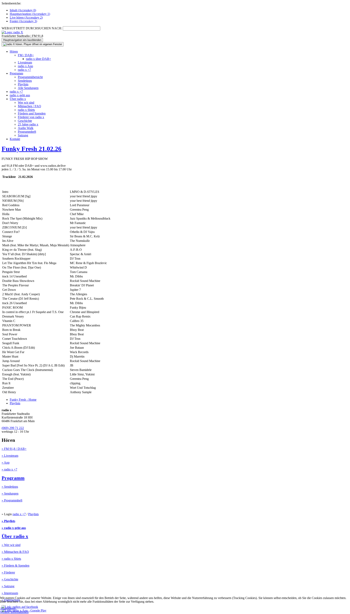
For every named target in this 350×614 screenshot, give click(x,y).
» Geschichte (10, 579)
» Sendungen (10, 493)
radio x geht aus (20, 95)
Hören (14, 51)
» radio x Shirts (11, 558)
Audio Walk (25, 128)
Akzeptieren (8, 608)
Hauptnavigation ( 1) (30, 14)
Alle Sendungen (28, 88)
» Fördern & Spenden (15, 565)
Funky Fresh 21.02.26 (31, 148)
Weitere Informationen (14, 612)
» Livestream (10, 455)
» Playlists (8, 521)
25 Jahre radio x (28, 124)
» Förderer (8, 572)
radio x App (25, 66)
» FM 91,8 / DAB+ (14, 448)
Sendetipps (25, 80)
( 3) (23, 21)
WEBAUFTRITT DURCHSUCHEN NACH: (32, 28)
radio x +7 (24, 69)
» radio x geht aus (14, 528)
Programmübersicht (30, 77)
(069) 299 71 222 (13, 428)
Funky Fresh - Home (23, 399)
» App (6, 462)
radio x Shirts (26, 110)
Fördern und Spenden (32, 113)
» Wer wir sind (11, 545)
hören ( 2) (26, 17)
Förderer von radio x (31, 117)
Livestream (25, 62)
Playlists (23, 84)
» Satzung (8, 586)
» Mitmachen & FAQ (15, 551)
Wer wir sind (26, 102)
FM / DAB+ (26, 55)
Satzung (23, 135)
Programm (16, 73)
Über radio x (18, 99)
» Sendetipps (10, 486)
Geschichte (25, 120)
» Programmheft (12, 500)
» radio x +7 (9, 469)
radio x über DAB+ (38, 59)
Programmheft (27, 131)
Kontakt (15, 139)
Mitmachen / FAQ (29, 106)
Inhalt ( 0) (23, 10)
